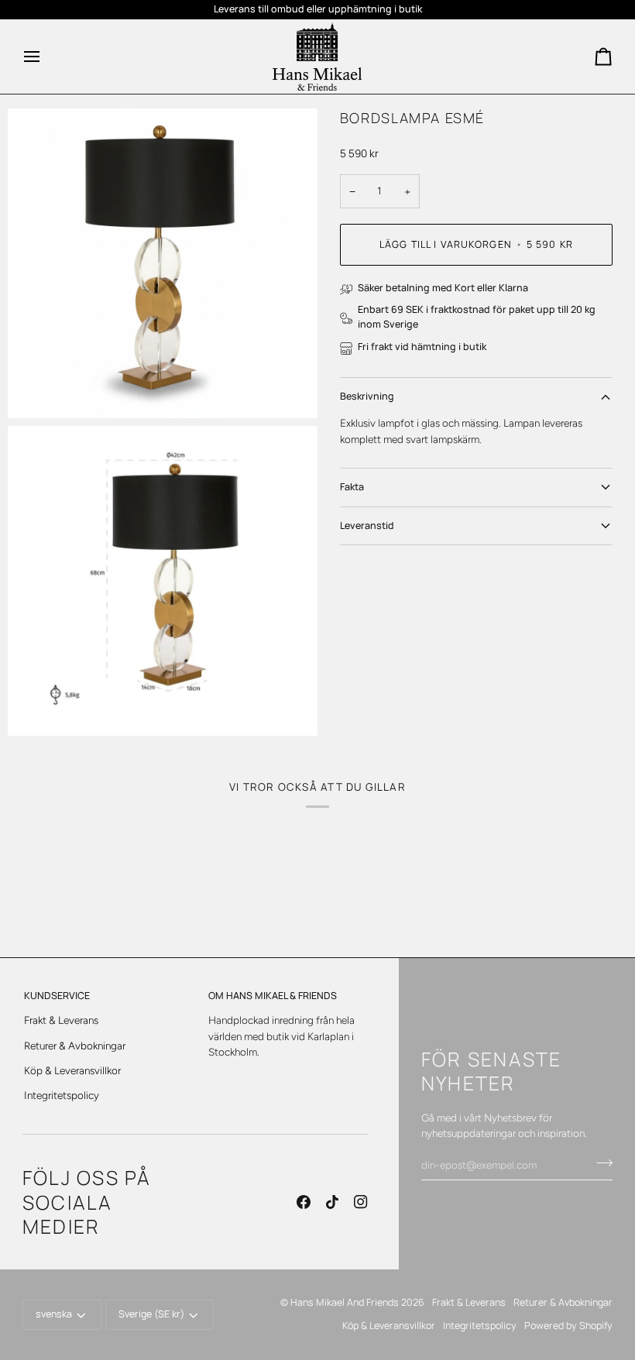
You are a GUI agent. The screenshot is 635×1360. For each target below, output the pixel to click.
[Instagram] (361, 1202)
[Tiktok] (332, 1202)
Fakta (352, 486)
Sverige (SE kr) (151, 1314)
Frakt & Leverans (61, 1020)
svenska (54, 1314)
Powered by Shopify (568, 1325)
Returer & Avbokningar (74, 1045)
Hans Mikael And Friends (344, 1302)
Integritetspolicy (61, 1095)
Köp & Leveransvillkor (72, 1070)
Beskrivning (367, 396)
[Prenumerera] (600, 1163)
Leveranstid (367, 525)
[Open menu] (45, 56)
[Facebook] (304, 1202)
